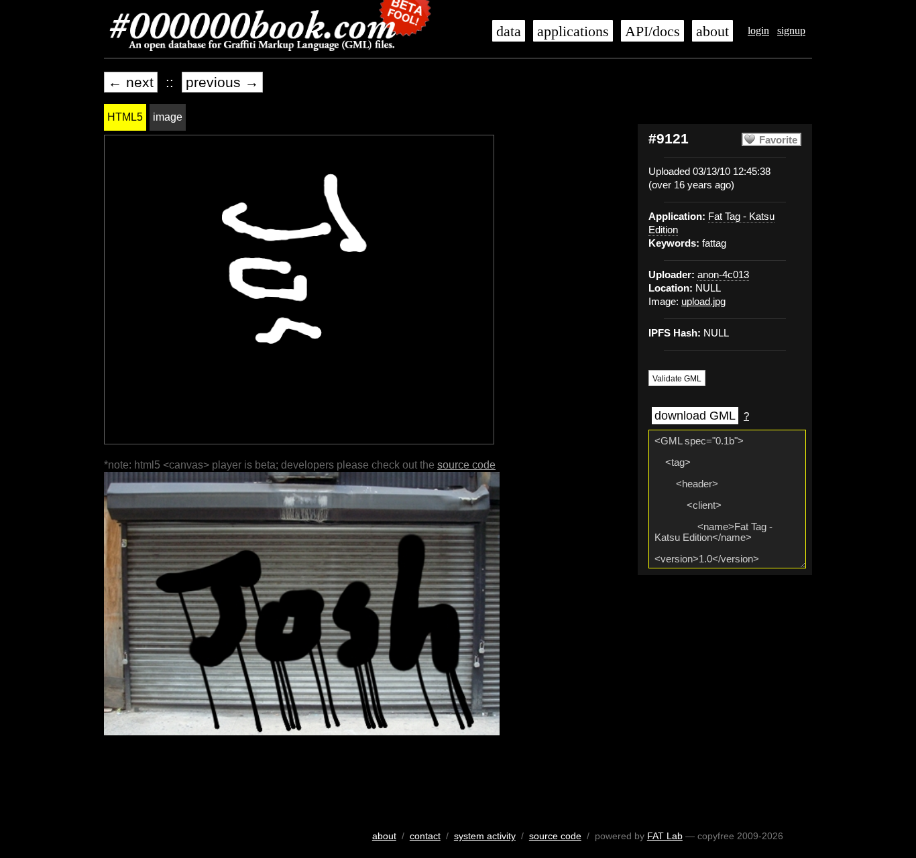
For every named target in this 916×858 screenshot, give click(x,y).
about (712, 31)
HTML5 (125, 117)
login (758, 30)
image (167, 117)
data (508, 31)
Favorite (778, 140)
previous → (222, 82)
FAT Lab (665, 836)
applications (573, 31)
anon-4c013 (723, 274)
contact (425, 836)
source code (466, 465)
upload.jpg (703, 301)
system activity (485, 836)
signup (791, 30)
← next (131, 82)
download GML (695, 415)
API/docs (652, 31)
